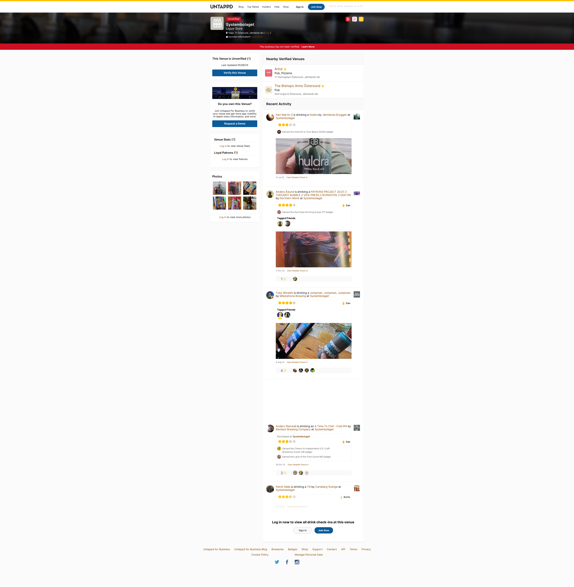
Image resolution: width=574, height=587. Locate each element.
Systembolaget (285, 118)
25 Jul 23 (280, 507)
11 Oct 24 (280, 271)
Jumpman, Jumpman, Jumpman (330, 292)
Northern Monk (289, 198)
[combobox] (346, 6)
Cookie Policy (259, 554)
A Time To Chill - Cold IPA (331, 426)
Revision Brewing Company (293, 429)
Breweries (277, 549)
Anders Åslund (285, 191)
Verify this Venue (235, 72)
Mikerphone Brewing (293, 296)
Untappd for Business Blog (250, 549)
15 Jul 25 (280, 177)
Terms (353, 549)
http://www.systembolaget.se (361, 19)
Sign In (300, 6)
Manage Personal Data (309, 554)
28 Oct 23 (280, 465)
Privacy (366, 549)
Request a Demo (234, 123)
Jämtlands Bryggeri (334, 114)
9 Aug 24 (280, 362)
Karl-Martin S (284, 114)
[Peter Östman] (307, 473)
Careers (332, 549)
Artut (279, 69)
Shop (286, 6)
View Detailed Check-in (297, 177)
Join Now (316, 6)
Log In (223, 146)
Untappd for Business (216, 549)
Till (309, 486)
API (343, 549)
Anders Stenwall (286, 426)
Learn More (256, 36)
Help (277, 6)
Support (317, 549)
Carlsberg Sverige (326, 486)
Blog (241, 6)
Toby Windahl (284, 292)
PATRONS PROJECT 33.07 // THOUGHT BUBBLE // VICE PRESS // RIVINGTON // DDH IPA (313, 193)
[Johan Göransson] (295, 279)
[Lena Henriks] (295, 370)
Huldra (313, 114)
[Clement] (312, 370)
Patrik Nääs (283, 486)
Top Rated (253, 6)
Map (267, 33)
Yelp (348, 19)
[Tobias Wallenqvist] (301, 370)
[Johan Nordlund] (307, 370)
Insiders (266, 6)
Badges (292, 549)
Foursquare (354, 19)
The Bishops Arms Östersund (298, 86)
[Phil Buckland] (295, 473)
